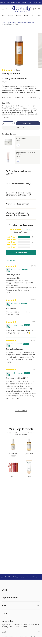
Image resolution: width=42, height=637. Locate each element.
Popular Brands (10, 597)
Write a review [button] (21, 252)
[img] (11, 266)
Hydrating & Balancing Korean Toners (21, 22)
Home (4, 22)
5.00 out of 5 (27, 230)
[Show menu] (3, 9)
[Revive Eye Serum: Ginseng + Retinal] (8, 157)
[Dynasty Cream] (8, 142)
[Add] (18, 145)
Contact (6, 613)
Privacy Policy (31, 636)
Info (4, 605)
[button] (7, 70)
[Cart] (39, 9)
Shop (4, 589)
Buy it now (21, 128)
